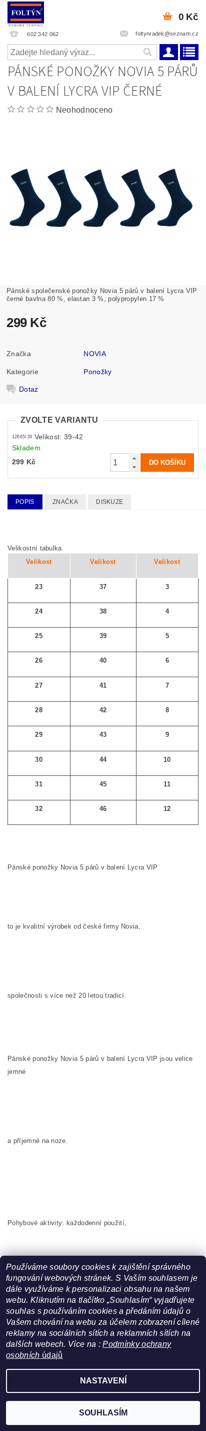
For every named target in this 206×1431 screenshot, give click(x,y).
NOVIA (95, 354)
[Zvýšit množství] (134, 458)
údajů (51, 1355)
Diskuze (109, 501)
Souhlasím (103, 1412)
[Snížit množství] (134, 467)
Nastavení (103, 1380)
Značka (65, 501)
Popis (25, 501)
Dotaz (28, 389)
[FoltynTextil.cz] (26, 13)
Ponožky (98, 372)
